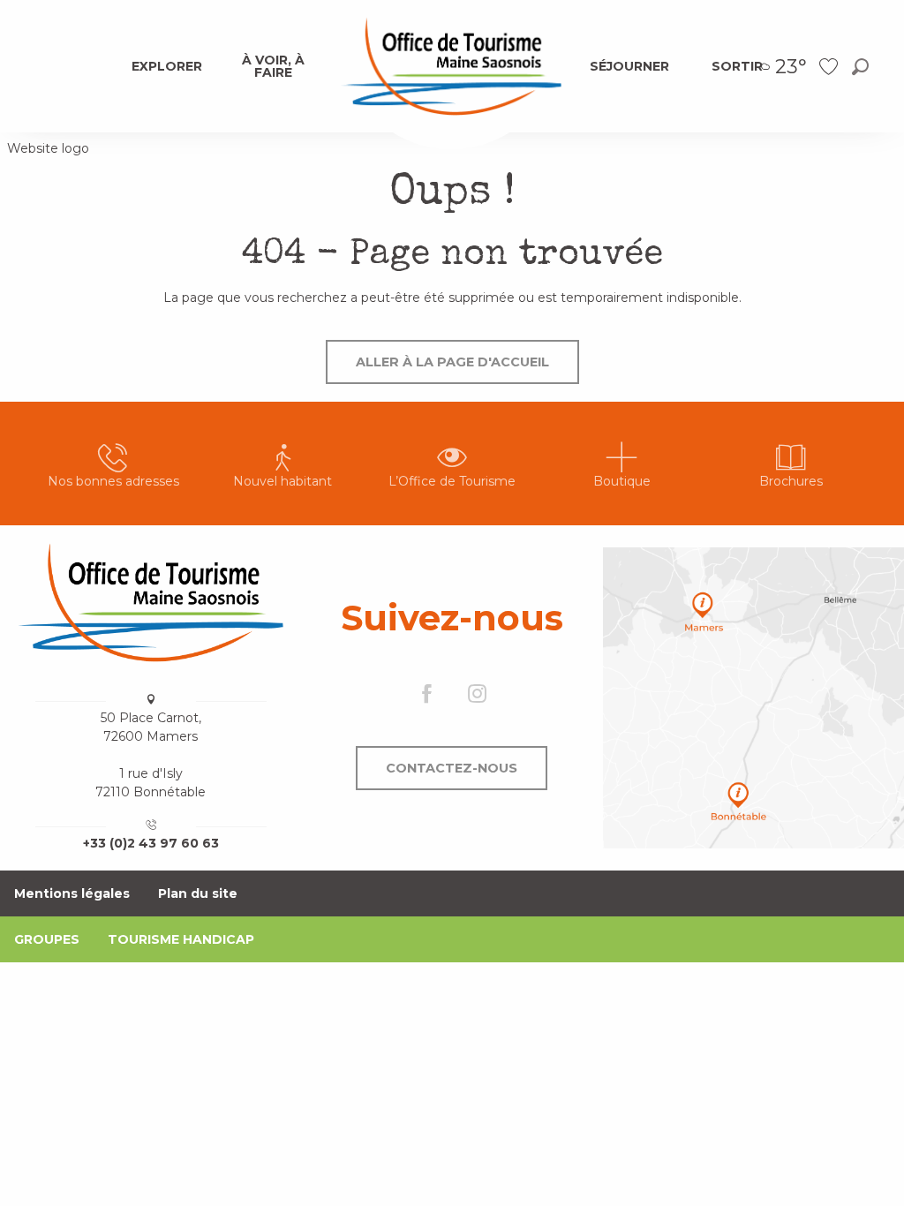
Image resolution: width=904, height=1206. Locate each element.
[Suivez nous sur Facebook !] (427, 695)
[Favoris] (831, 67)
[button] (860, 66)
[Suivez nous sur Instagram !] (477, 695)
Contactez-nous (451, 768)
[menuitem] (166, 66)
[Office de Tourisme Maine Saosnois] (151, 602)
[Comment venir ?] (753, 697)
